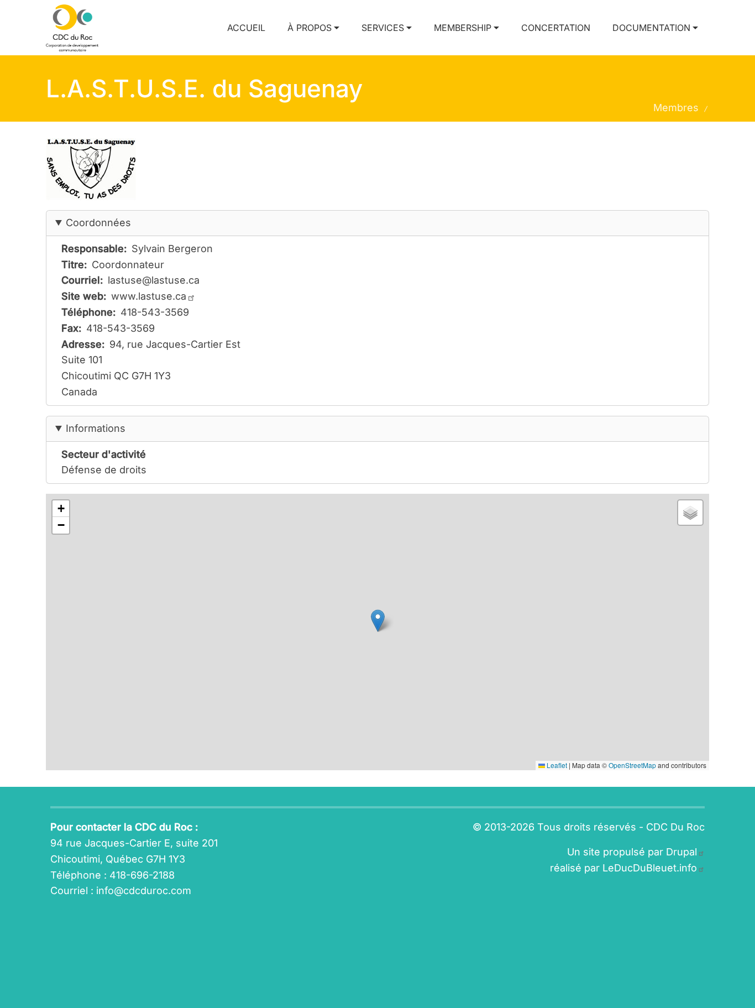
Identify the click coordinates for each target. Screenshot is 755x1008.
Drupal (681, 852)
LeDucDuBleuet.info (649, 868)
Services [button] (382, 27)
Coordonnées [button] (98, 222)
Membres (676, 107)
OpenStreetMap (632, 765)
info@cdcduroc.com (143, 890)
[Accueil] (76, 27)
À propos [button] (309, 27)
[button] (378, 620)
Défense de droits (103, 470)
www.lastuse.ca (148, 296)
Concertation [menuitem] (555, 27)
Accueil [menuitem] (246, 27)
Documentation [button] (651, 27)
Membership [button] (462, 27)
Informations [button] (95, 428)
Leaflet (556, 765)
